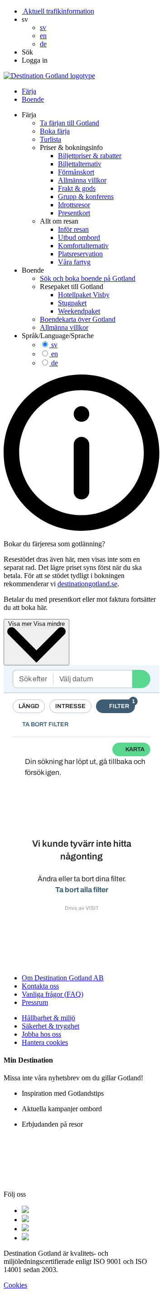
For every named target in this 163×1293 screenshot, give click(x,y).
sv (54, 345)
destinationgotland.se (87, 584)
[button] (25, 19)
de (54, 363)
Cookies (15, 1285)
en (54, 354)
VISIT (92, 908)
